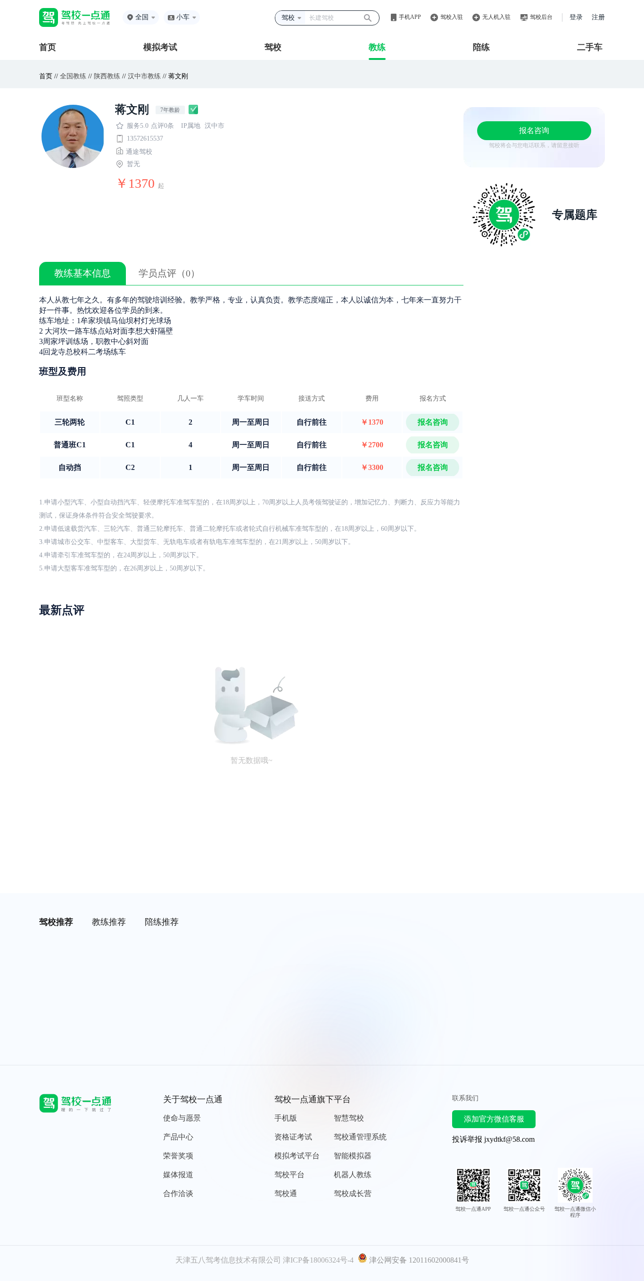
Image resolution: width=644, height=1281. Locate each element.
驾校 (272, 47)
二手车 (590, 47)
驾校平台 (289, 1175)
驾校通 (285, 1193)
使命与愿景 (182, 1118)
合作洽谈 (178, 1193)
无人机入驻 (496, 17)
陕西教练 (107, 76)
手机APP (410, 17)
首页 (47, 47)
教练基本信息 (82, 273)
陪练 (481, 47)
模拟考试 (160, 47)
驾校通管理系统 (360, 1137)
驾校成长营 (353, 1193)
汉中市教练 (144, 76)
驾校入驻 (451, 17)
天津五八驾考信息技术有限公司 (228, 1260)
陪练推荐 (162, 922)
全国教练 (73, 76)
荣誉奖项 (178, 1156)
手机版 (285, 1118)
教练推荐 (109, 922)
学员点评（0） (169, 273)
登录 (576, 17)
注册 (598, 17)
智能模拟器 (353, 1156)
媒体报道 (178, 1175)
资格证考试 (293, 1137)
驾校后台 (541, 17)
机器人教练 (353, 1175)
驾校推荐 (56, 922)
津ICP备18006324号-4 (318, 1260)
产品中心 (178, 1137)
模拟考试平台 (297, 1156)
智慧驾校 (349, 1118)
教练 (377, 47)
